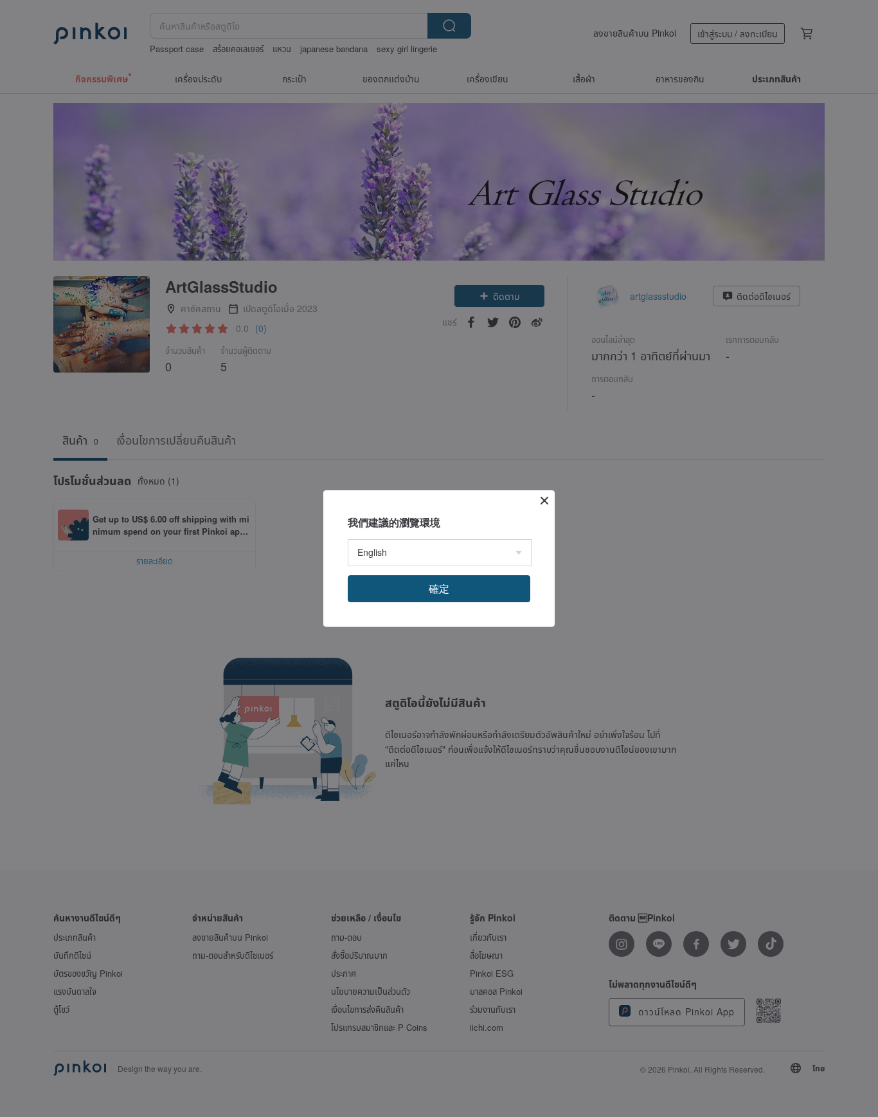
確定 (439, 588)
